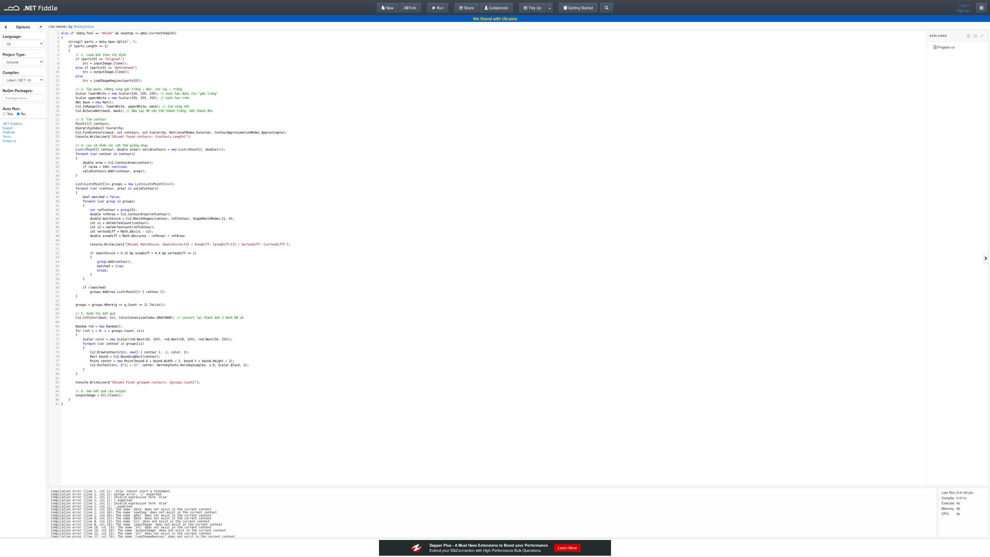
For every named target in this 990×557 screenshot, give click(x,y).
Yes (9, 113)
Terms (7, 136)
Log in (964, 5)
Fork (412, 7)
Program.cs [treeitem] (946, 47)
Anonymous (84, 26)
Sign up (963, 10)
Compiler (10, 72)
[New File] (969, 36)
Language (11, 36)
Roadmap (9, 132)
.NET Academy (12, 123)
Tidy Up (534, 7)
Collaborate (498, 7)
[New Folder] (975, 36)
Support (8, 128)
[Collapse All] (982, 36)
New (389, 7)
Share (468, 7)
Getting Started (580, 7)
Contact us (9, 141)
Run (439, 7)
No (23, 113)
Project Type (13, 54)
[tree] (957, 48)
